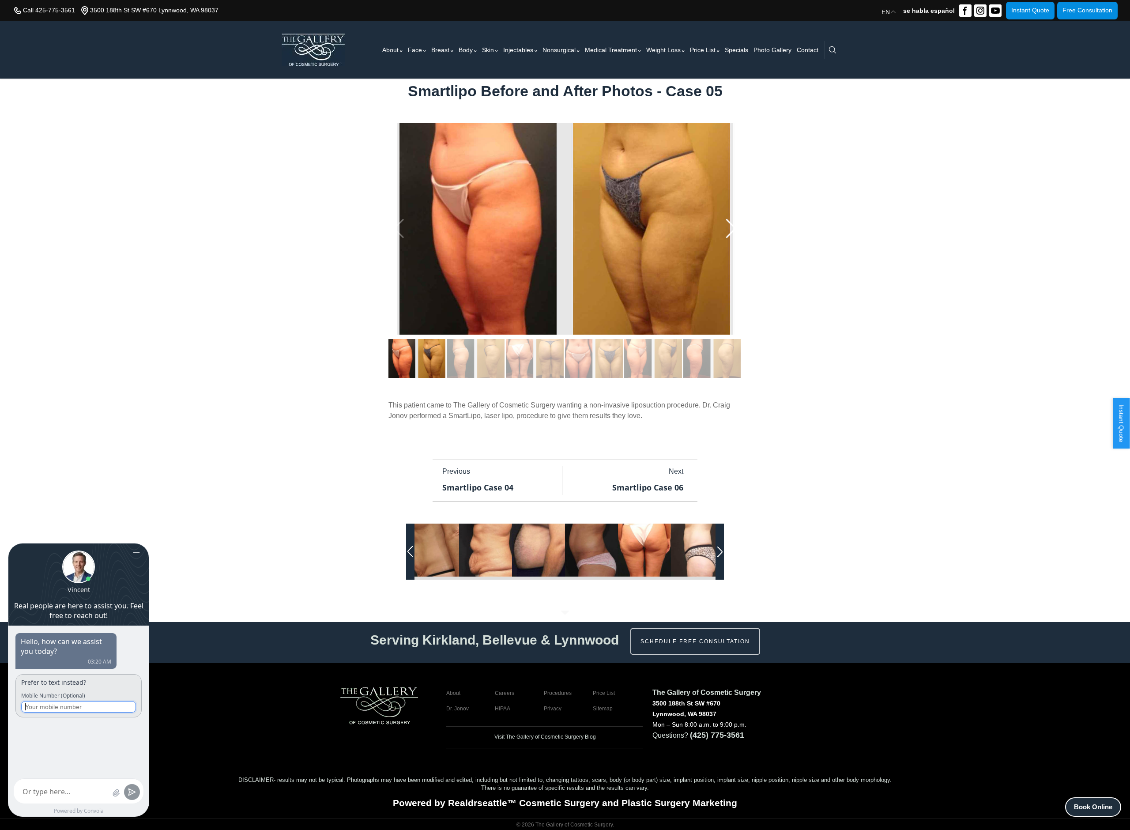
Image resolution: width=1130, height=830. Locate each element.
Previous (456, 471)
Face (415, 49)
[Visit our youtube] (995, 10)
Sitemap (603, 709)
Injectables (518, 49)
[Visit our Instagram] (980, 10)
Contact (807, 49)
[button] (731, 228)
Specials (736, 49)
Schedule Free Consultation (695, 641)
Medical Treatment (611, 49)
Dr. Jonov (457, 709)
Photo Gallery (772, 49)
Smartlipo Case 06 (647, 487)
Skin (488, 49)
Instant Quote (1030, 10)
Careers (504, 693)
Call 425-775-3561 (49, 10)
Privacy (552, 709)
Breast (440, 49)
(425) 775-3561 (717, 735)
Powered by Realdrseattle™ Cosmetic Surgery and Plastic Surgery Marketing (565, 803)
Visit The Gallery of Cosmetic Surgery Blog (544, 737)
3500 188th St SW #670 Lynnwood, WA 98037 (154, 10)
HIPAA (502, 709)
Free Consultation (1087, 10)
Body (466, 49)
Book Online (1093, 807)
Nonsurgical (559, 49)
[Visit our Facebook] (965, 10)
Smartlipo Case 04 (477, 487)
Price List (703, 49)
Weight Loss (663, 49)
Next (676, 471)
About (390, 49)
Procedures (558, 693)
